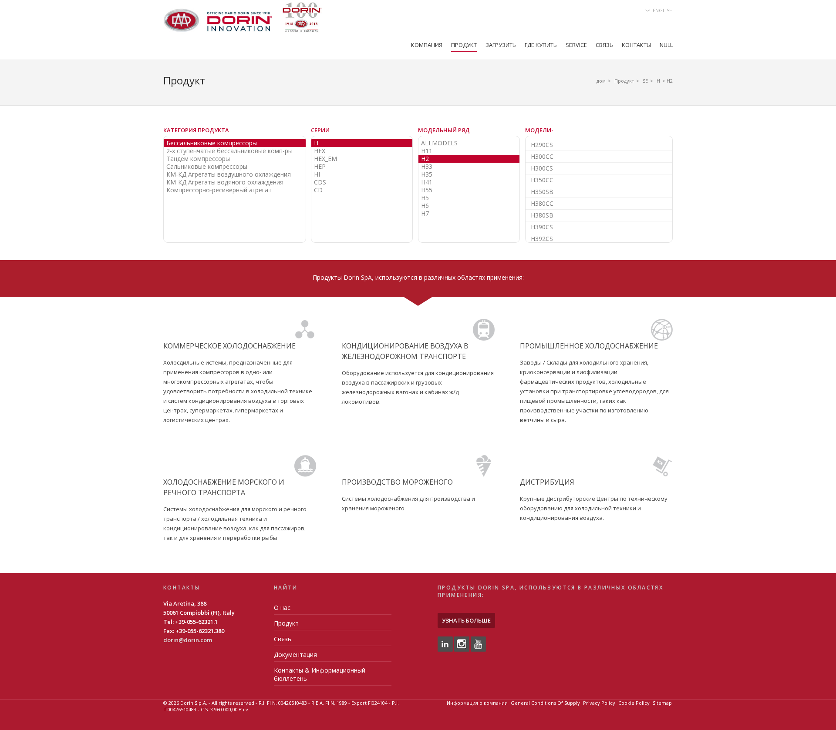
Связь (604, 45)
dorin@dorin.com (187, 640)
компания (426, 45)
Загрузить (500, 45)
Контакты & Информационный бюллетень (319, 674)
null (666, 45)
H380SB (542, 215)
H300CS (542, 168)
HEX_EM (325, 159)
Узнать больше (466, 620)
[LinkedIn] (445, 643)
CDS (320, 182)
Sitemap (662, 703)
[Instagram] (461, 643)
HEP (320, 167)
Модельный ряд (444, 130)
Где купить (541, 45)
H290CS (542, 145)
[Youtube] (478, 643)
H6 (425, 206)
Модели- (539, 130)
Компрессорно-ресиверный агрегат (219, 190)
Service (576, 45)
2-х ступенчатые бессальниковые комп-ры (229, 151)
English (663, 10)
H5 (425, 198)
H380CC (542, 203)
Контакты (636, 45)
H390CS (542, 227)
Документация (295, 654)
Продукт (464, 45)
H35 (426, 174)
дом (601, 80)
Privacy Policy (599, 703)
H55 (426, 190)
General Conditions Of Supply (545, 703)
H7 (425, 214)
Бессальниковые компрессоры (211, 143)
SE (645, 80)
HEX (319, 151)
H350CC (542, 180)
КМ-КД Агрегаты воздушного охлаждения (228, 174)
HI (317, 174)
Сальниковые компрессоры (206, 167)
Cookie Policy (634, 703)
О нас (282, 607)
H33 (426, 167)
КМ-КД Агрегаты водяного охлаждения (224, 182)
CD (318, 190)
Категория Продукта (196, 130)
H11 (426, 151)
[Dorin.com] (242, 20)
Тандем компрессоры (198, 159)
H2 (425, 159)
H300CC (542, 156)
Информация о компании (477, 703)
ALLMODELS (439, 143)
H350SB (542, 192)
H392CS (542, 238)
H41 (426, 182)
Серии (320, 130)
